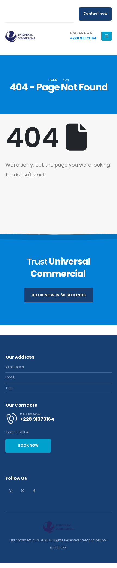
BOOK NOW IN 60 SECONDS (59, 295)
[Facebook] (34, 491)
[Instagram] (10, 491)
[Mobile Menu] (106, 36)
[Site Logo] (20, 36)
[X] (22, 491)
